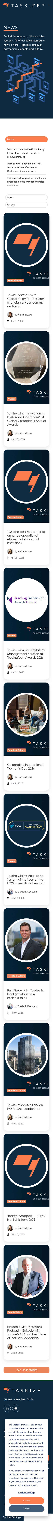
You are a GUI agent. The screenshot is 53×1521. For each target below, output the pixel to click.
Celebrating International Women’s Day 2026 (25, 766)
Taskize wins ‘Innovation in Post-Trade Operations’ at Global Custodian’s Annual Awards (26, 419)
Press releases (15, 280)
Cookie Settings (12, 1517)
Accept (26, 1500)
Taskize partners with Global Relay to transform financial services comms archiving (25, 300)
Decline (26, 1508)
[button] (43, 5)
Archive (11, 204)
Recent (10, 139)
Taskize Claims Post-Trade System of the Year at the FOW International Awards (26, 879)
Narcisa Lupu (25, 314)
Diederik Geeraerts (27, 891)
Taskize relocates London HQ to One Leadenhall (25, 1107)
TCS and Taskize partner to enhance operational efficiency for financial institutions (26, 537)
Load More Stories (26, 1370)
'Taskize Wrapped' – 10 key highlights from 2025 (26, 1217)
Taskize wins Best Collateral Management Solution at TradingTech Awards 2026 (26, 653)
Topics (10, 197)
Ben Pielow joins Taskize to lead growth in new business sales (25, 994)
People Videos (15, 1312)
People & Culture (16, 750)
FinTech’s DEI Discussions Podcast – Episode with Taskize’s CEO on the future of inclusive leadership (26, 1332)
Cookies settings (26, 1492)
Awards (11, 399)
